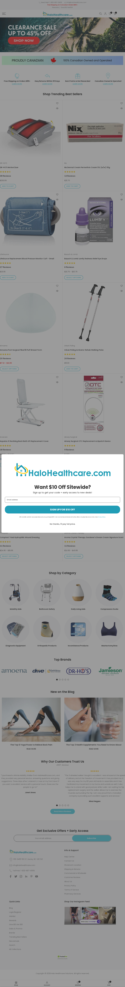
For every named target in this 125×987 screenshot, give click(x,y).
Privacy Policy (101, 517)
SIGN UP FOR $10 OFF (62, 509)
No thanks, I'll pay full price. (62, 524)
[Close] (121, 457)
